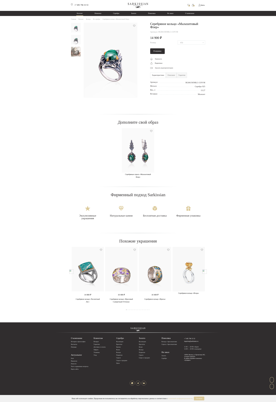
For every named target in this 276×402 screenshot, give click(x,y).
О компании (189, 13)
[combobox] (191, 43)
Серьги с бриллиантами (169, 344)
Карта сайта (74, 369)
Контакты (74, 344)
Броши (118, 347)
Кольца (118, 352)
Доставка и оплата (100, 347)
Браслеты (119, 344)
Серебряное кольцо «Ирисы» (155, 299)
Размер (153, 42)
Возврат (96, 341)
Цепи (118, 363)
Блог (72, 358)
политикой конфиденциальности (180, 398)
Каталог (80, 13)
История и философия (78, 341)
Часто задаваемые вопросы (79, 366)
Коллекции (119, 341)
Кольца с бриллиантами (169, 341)
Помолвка (151, 13)
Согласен (199, 398)
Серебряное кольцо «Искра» (188, 293)
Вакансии (74, 361)
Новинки (98, 13)
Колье (118, 350)
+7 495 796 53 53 (189, 338)
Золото (133, 13)
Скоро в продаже (121, 360)
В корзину (157, 51)
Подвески (119, 355)
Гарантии (97, 344)
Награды (73, 347)
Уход (95, 355)
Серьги (118, 358)
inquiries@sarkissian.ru (191, 341)
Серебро (116, 13)
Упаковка (97, 352)
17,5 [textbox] (181, 42)
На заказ (170, 13)
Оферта (96, 350)
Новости (73, 364)
